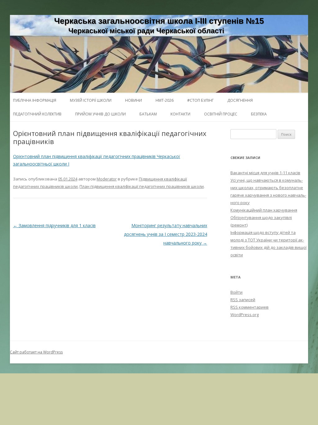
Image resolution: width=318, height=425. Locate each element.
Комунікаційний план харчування (263, 210)
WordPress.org (244, 314)
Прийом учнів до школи (100, 114)
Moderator (107, 179)
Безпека (259, 114)
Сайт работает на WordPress (36, 352)
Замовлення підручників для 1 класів (54, 225)
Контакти (180, 114)
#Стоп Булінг (200, 100)
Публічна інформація (34, 100)
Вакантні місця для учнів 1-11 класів (265, 172)
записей (242, 299)
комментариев (249, 307)
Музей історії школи (90, 100)
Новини (133, 100)
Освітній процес (220, 114)
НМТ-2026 (165, 100)
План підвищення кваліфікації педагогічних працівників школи (142, 186)
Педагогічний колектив (37, 114)
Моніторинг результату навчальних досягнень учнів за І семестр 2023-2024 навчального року (165, 234)
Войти (236, 292)
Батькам (148, 114)
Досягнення (240, 100)
